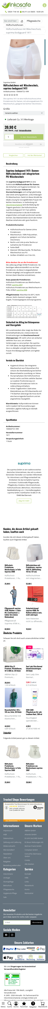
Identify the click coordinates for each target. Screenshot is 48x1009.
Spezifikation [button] (11, 419)
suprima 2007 (17, 285)
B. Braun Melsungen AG (34, 842)
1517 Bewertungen (11, 820)
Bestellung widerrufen (12, 865)
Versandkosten (25, 130)
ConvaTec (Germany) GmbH (33, 855)
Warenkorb (29, 885)
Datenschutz (8, 838)
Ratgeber (7, 861)
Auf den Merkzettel (35, 155)
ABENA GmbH (30, 830)
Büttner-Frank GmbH (33, 846)
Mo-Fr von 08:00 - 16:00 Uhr (33, 12)
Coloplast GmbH (31, 850)
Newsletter (7, 854)
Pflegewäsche (8, 889)
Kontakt (28, 874)
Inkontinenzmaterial (14, 205)
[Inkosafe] (17, 5)
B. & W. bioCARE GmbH (34, 838)
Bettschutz (7, 885)
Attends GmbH (31, 834)
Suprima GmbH (9, 82)
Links (27, 881)
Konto (27, 889)
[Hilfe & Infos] (44, 5)
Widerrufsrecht (9, 846)
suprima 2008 (21, 290)
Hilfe (26, 878)
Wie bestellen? (9, 850)
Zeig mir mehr (24, 501)
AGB (5, 834)
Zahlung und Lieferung (12, 842)
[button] (24, 145)
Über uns (7, 857)
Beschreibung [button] (12, 163)
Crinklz (27, 860)
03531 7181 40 (13, 12)
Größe (6, 108)
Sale (5, 897)
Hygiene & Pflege (10, 893)
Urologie (6, 878)
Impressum (7, 830)
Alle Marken (29, 864)
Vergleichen (13, 155)
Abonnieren (37, 922)
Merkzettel (29, 893)
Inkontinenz (8, 874)
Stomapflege (8, 881)
